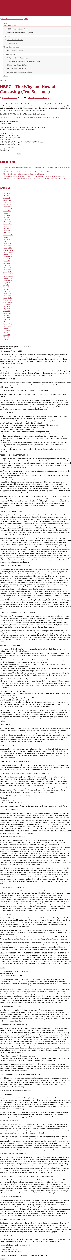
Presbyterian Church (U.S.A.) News (17, 58)
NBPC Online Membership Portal (17, 29)
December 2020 (8, 300)
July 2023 (6, 237)
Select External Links (9, 54)
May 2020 (6, 309)
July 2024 (6, 213)
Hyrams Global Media (9, 98)
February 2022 (7, 270)
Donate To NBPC (12, 43)
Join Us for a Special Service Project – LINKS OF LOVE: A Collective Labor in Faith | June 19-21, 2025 (34, 176)
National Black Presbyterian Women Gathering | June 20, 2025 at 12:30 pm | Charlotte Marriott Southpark (35, 178)
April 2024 (6, 220)
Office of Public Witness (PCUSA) (17, 65)
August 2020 (7, 304)
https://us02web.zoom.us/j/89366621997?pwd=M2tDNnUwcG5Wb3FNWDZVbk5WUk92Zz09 (30, 118)
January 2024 (7, 226)
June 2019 (6, 317)
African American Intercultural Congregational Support (23, 61)
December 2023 (8, 228)
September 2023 (8, 235)
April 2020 (6, 311)
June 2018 (6, 335)
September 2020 (8, 302)
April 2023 (6, 241)
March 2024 (7, 222)
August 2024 (7, 211)
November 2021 (8, 276)
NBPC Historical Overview (15, 40)
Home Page (32, 98)
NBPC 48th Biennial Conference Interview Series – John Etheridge (23, 174)
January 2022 (7, 272)
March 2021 (7, 293)
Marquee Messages (42, 98)
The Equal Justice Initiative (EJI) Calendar (19, 72)
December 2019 (8, 315)
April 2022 (6, 265)
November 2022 (8, 252)
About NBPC (7, 36)
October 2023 (7, 233)
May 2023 (6, 239)
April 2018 (6, 339)
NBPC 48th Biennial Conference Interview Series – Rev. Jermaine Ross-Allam (26, 172)
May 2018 (6, 337)
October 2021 (7, 278)
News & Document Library (11, 47)
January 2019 (7, 326)
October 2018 (7, 328)
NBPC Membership (9, 25)
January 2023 (7, 248)
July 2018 (6, 333)
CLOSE (3, 967)
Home (5, 23)
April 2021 (6, 291)
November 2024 (8, 207)
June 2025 (6, 193)
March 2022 (7, 267)
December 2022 (8, 250)
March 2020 (7, 313)
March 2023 (7, 243)
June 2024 (6, 215)
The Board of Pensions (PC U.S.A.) (17, 68)
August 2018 (7, 330)
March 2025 (7, 200)
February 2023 (7, 246)
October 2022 (7, 254)
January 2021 (7, 298)
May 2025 (6, 196)
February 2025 (7, 202)
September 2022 (8, 256)
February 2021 (7, 296)
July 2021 (6, 285)
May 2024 (6, 217)
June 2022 (6, 261)
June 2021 (6, 287)
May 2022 (6, 263)
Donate (5, 76)
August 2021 (7, 283)
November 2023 (8, 230)
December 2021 (8, 274)
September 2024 (8, 209)
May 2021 (6, 289)
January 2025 (7, 204)
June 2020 (6, 306)
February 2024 (7, 224)
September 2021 (8, 280)
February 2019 (7, 324)
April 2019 (6, 319)
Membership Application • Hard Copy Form (20, 32)
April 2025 (6, 198)
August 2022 (7, 259)
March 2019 (7, 322)
